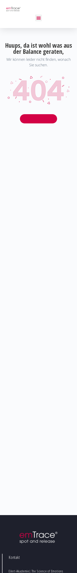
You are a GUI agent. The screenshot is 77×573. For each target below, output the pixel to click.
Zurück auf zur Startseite (38, 118)
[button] (38, 18)
